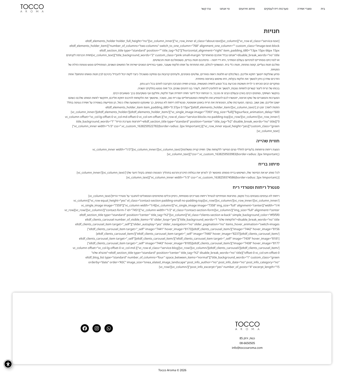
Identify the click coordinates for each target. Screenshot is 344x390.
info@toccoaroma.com (247, 348)
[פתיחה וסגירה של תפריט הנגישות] (8, 364)
